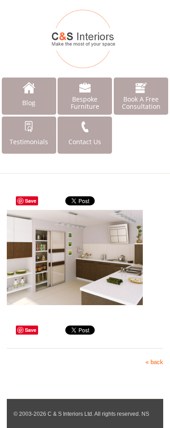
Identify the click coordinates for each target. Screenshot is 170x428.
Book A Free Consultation (141, 103)
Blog (28, 102)
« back (154, 362)
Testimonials (29, 141)
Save (30, 200)
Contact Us (84, 141)
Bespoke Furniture (85, 103)
